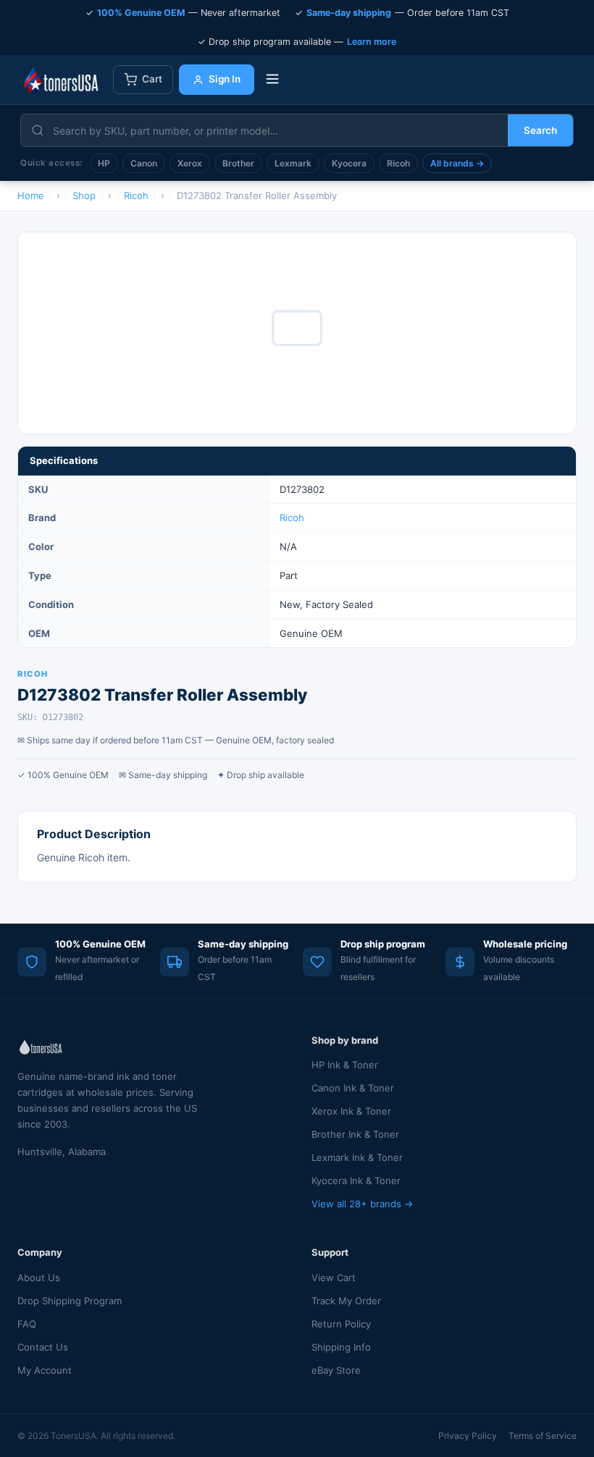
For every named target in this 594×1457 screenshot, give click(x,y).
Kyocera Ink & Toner (356, 1180)
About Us (38, 1277)
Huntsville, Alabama (61, 1151)
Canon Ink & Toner (352, 1088)
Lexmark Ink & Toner (357, 1157)
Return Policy (341, 1324)
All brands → (457, 163)
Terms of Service (543, 1435)
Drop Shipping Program (69, 1300)
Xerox (189, 163)
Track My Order (346, 1300)
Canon (143, 163)
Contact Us (42, 1347)
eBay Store (336, 1370)
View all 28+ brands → (362, 1203)
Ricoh (398, 163)
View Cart (333, 1277)
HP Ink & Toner (344, 1064)
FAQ (26, 1324)
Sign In (224, 79)
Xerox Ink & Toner (351, 1111)
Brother (238, 163)
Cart (152, 79)
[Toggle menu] (272, 80)
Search (540, 130)
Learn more (371, 41)
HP (104, 163)
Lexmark (293, 163)
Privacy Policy (467, 1435)
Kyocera (349, 163)
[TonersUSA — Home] (60, 79)
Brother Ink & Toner (355, 1134)
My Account (44, 1370)
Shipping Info (341, 1347)
